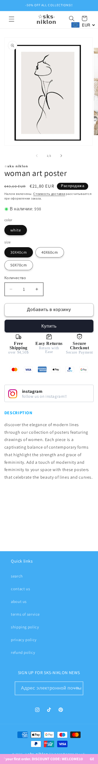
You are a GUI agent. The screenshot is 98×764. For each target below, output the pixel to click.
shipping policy (25, 626)
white (15, 230)
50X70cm (18, 264)
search (17, 576)
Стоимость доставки (49, 194)
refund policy (23, 652)
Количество (15, 277)
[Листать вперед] (61, 156)
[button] (11, 19)
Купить (49, 326)
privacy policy (24, 639)
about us (19, 601)
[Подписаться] (76, 688)
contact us (20, 588)
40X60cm (49, 252)
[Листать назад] (37, 156)
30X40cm (18, 252)
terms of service (25, 614)
